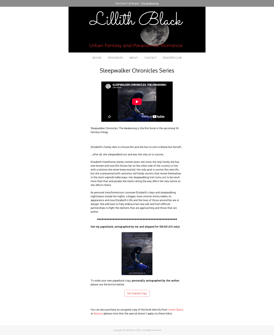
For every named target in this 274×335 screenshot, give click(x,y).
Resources (115, 57)
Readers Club (172, 57)
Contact (150, 57)
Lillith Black (137, 29)
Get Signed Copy (137, 293)
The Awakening (150, 3)
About (133, 57)
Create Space (175, 309)
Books (97, 57)
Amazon (98, 313)
